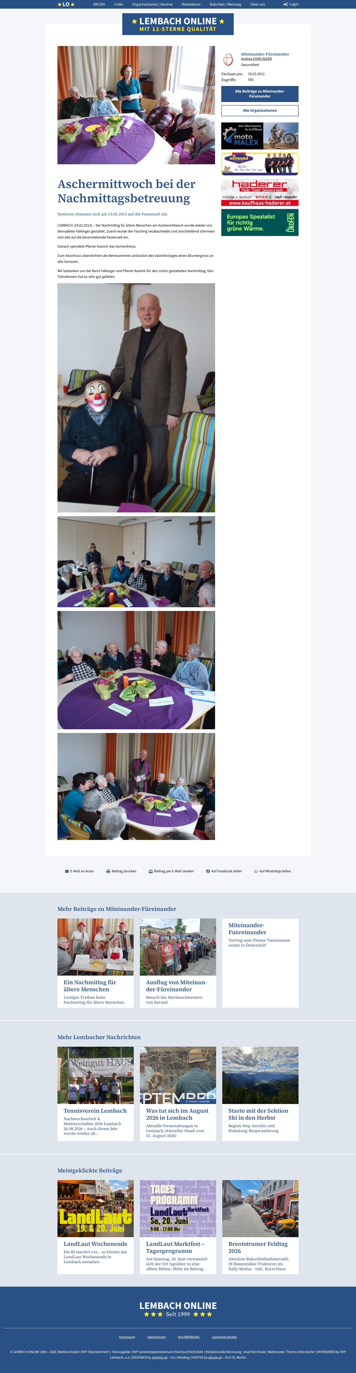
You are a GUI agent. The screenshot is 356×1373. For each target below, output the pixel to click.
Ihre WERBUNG (188, 1337)
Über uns (258, 4)
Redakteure (191, 4)
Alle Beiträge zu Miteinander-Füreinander (260, 94)
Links (119, 4)
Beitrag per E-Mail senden (174, 871)
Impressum (127, 1337)
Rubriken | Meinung (225, 4)
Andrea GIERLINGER (256, 58)
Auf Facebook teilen (226, 871)
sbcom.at (215, 1357)
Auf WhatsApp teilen (275, 871)
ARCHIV (99, 4)
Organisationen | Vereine (152, 4)
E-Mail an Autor (82, 871)
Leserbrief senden (224, 1337)
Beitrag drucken (124, 871)
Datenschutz (157, 1337)
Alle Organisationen (260, 110)
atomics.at (159, 1357)
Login (294, 4)
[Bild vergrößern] (228, 60)
